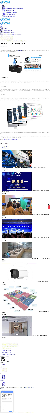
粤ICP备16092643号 (20, 387)
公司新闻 (3, 16)
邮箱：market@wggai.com (6, 352)
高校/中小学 (4, 14)
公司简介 (2, 28)
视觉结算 (29, 387)
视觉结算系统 (4, 8)
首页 (3, 5)
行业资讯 (13, 16)
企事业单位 (11, 14)
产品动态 (7, 16)
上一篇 (5, 146)
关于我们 (3, 6)
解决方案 (3, 9)
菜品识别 (32, 387)
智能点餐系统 (9, 8)
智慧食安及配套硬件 (19, 8)
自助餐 (13, 10)
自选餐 (6, 10)
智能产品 (3, 7)
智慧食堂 (3, 10)
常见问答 (10, 16)
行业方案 (3, 11)
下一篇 (5, 148)
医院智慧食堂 (9, 12)
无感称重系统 (14, 8)
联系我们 (5, 28)
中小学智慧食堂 (14, 12)
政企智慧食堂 (4, 12)
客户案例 (3, 13)
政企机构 (8, 14)
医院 (14, 14)
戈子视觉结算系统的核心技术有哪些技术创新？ (10, 139)
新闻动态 (3, 15)
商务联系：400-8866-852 (6, 350)
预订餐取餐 (10, 10)
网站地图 (2, 388)
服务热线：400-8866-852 (6, 348)
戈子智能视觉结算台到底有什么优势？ (19, 40)
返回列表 (3, 147)
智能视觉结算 (20, 50)
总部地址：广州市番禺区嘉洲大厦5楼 (8, 354)
